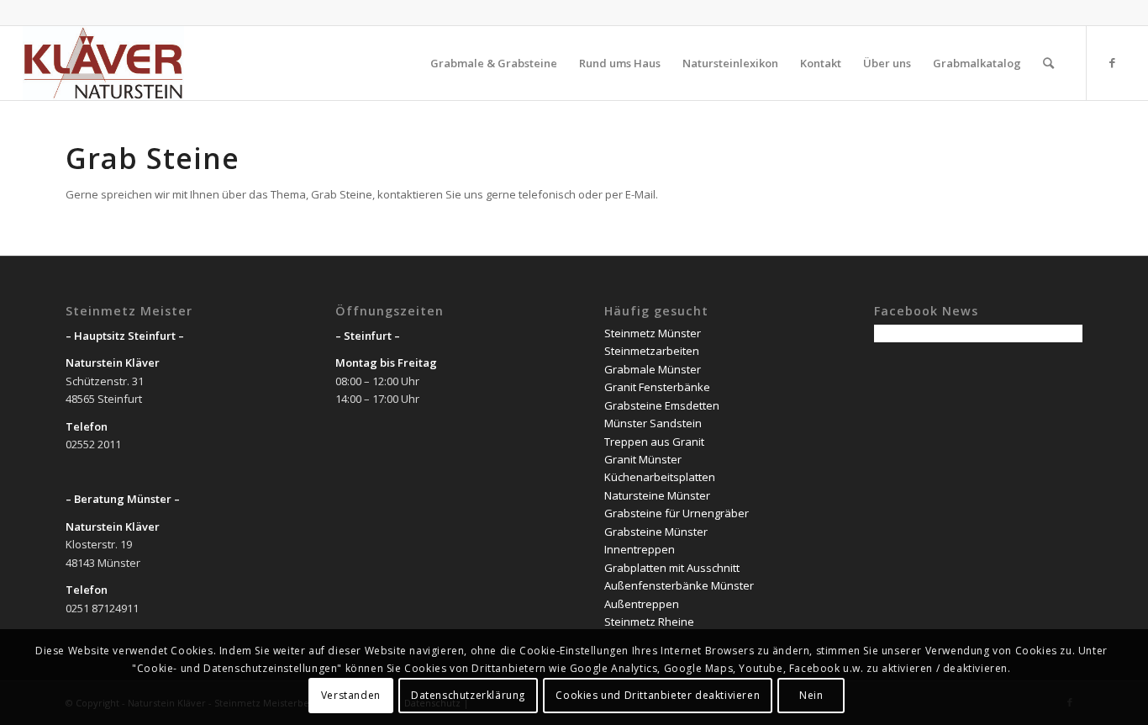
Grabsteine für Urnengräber (676, 513)
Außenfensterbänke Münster (679, 585)
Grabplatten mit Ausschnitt (672, 567)
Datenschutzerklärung (468, 695)
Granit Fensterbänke (657, 386)
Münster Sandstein (653, 423)
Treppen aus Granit (654, 441)
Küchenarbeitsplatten (659, 476)
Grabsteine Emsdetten (661, 405)
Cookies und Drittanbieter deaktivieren (658, 695)
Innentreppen (639, 549)
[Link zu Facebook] (1112, 62)
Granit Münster (643, 459)
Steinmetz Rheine (649, 621)
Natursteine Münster (657, 495)
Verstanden (351, 695)
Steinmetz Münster (652, 333)
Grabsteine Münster (656, 531)
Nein (811, 695)
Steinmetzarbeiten (651, 350)
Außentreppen (641, 603)
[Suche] (1048, 63)
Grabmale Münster (652, 369)
